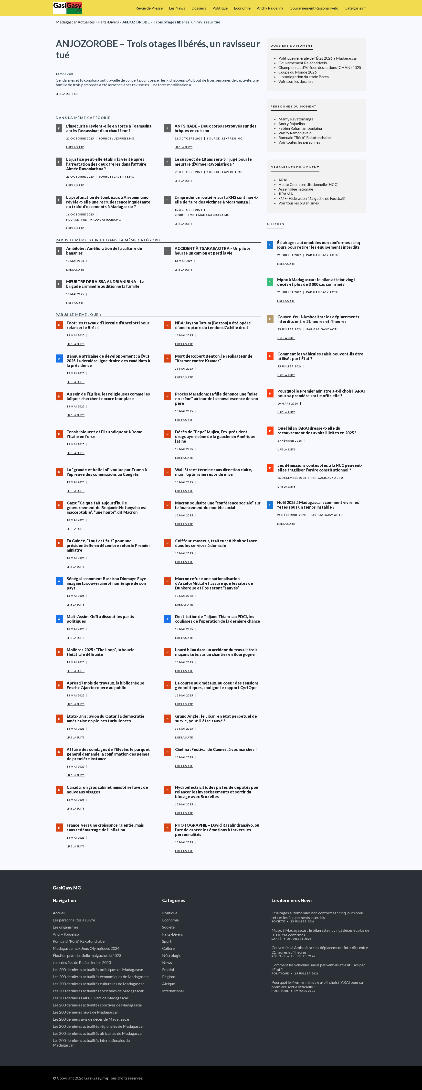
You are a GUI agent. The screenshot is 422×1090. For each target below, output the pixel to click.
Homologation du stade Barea (303, 76)
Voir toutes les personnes (299, 142)
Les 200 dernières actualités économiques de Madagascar (101, 976)
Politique (220, 8)
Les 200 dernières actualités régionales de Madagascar (98, 1026)
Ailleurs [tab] (275, 224)
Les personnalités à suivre (74, 920)
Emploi (168, 969)
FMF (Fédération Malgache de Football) (311, 198)
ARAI (282, 179)
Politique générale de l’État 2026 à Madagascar (317, 58)
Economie (242, 8)
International (173, 990)
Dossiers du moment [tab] (292, 45)
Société (168, 927)
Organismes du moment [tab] (295, 167)
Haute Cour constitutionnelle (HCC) (308, 184)
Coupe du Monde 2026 (297, 72)
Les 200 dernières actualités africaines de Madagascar (98, 1033)
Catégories (354, 8)
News (167, 962)
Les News (177, 8)
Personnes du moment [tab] (294, 106)
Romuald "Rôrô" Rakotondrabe (304, 137)
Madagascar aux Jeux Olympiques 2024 (86, 948)
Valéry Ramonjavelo (295, 132)
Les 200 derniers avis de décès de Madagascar (91, 1019)
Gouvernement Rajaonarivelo (314, 8)
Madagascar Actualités (75, 22)
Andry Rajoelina (270, 8)
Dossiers (198, 8)
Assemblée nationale (295, 189)
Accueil (59, 912)
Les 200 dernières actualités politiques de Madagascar (98, 969)
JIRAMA (285, 193)
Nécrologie (171, 955)
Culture (168, 948)
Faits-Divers (108, 22)
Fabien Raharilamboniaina (300, 128)
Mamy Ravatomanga (295, 119)
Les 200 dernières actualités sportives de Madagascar (97, 1005)
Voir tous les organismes (298, 203)
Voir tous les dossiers (296, 81)
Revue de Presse (149, 8)
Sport (166, 941)
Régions (169, 976)
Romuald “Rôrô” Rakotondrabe (79, 941)
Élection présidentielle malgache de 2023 (87, 955)
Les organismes (65, 927)
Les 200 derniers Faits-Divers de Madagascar (90, 997)
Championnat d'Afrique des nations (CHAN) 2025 (319, 67)
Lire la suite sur (67, 94)
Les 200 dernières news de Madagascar (85, 1012)
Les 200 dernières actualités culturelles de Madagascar (98, 983)
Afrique (168, 983)
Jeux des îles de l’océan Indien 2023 (82, 962)
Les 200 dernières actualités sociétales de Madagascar (98, 990)
